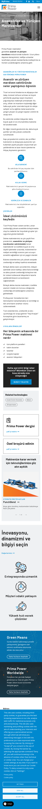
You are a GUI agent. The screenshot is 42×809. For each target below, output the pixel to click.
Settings (20, 784)
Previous (16, 514)
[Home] (10, 7)
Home (4, 16)
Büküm (29, 400)
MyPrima (5, 1)
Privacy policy (8, 775)
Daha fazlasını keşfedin (18, 657)
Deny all (20, 790)
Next (26, 514)
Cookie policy (8, 777)
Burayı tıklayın (21, 382)
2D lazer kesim (11, 405)
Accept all (20, 797)
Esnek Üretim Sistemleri (14, 400)
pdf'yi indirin (12, 432)
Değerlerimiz (7, 553)
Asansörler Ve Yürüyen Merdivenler (19, 16)
